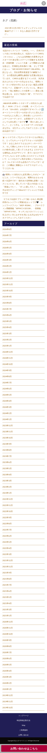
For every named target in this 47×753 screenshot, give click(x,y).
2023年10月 (7, 438)
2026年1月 (7, 272)
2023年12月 (7, 425)
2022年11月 (7, 505)
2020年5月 (7, 664)
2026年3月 (7, 260)
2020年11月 (7, 628)
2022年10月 (7, 511)
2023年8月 (7, 450)
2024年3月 (7, 407)
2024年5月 (7, 395)
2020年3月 (7, 677)
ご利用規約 (23, 730)
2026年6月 (7, 241)
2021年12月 (7, 560)
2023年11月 (7, 431)
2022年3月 (7, 554)
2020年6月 (7, 658)
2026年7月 (7, 235)
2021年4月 (7, 603)
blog (23, 725)
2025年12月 (7, 278)
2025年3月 (7, 333)
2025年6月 (7, 315)
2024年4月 (7, 401)
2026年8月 (7, 229)
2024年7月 (7, 382)
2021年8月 (7, 579)
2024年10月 (7, 364)
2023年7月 (7, 456)
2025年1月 (7, 345)
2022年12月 (7, 499)
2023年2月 (7, 487)
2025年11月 (7, 284)
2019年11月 (7, 701)
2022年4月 (7, 548)
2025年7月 (7, 309)
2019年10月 (7, 707)
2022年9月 (7, 517)
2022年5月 (7, 542)
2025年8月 (7, 303)
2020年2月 (7, 683)
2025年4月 (7, 327)
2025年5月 (7, 321)
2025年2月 (7, 339)
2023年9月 (7, 444)
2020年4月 (7, 671)
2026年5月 (7, 247)
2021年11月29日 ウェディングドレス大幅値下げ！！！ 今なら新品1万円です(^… (23, 31)
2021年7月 (7, 585)
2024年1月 (7, 419)
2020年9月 (7, 640)
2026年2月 (7, 266)
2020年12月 (7, 622)
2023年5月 (7, 468)
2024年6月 (7, 388)
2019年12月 (7, 695)
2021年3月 (7, 609)
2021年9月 (7, 572)
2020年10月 (7, 634)
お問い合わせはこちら (24, 748)
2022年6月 (7, 536)
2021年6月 (7, 591)
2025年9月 (7, 296)
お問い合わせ (23, 735)
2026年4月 (7, 253)
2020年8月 (7, 646)
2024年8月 (7, 376)
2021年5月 (7, 597)
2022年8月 (7, 523)
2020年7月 (7, 652)
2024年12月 (7, 352)
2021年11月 (7, 566)
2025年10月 (7, 290)
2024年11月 (7, 358)
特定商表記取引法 (23, 720)
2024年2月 (7, 413)
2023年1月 (7, 493)
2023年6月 (7, 462)
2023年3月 (7, 480)
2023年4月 (7, 474)
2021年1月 (7, 615)
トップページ (23, 715)
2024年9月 (7, 370)
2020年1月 (7, 689)
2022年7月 (7, 530)
